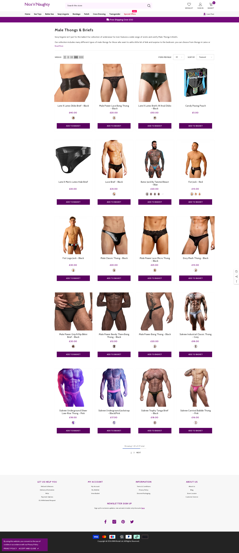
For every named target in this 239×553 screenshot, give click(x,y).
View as (58, 57)
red (151, 194)
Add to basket (73, 126)
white (154, 194)
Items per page (164, 57)
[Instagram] (114, 521)
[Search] (108, 6)
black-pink (114, 422)
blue (147, 194)
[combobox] (105, 6)
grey (195, 346)
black (73, 117)
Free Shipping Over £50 (121, 17)
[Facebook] (105, 521)
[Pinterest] (123, 521)
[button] (64, 57)
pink (73, 422)
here (143, 508)
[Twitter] (131, 521)
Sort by (191, 57)
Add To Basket (114, 126)
